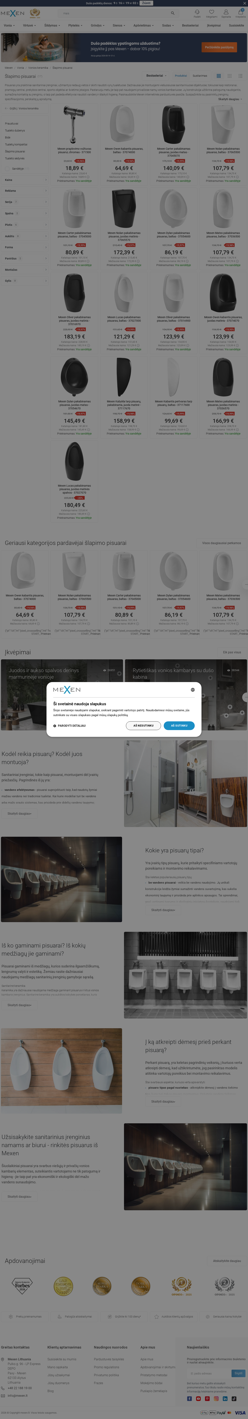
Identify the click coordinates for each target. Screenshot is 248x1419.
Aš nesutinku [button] (143, 725)
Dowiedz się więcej (141, 715)
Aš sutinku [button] (179, 725)
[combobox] (193, 690)
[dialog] (124, 709)
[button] (69, 726)
